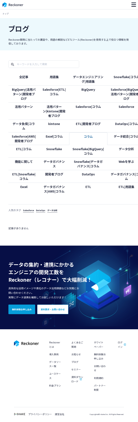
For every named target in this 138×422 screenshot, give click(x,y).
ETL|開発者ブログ (88, 123)
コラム (88, 136)
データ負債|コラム (24, 125)
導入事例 (54, 354)
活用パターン (24, 106)
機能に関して (24, 161)
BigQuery (88, 89)
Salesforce (28, 210)
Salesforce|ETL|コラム (54, 91)
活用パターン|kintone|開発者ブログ (54, 111)
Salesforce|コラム (88, 106)
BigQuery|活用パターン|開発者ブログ (24, 94)
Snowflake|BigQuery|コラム (88, 151)
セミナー (76, 369)
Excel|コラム (54, 136)
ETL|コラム (24, 149)
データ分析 (52, 210)
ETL (88, 186)
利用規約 (98, 378)
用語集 (54, 77)
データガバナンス (54, 163)
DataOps (88, 174)
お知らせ (76, 354)
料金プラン (55, 385)
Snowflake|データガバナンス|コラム (88, 163)
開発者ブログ (54, 174)
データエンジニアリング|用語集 (88, 79)
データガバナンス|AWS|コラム (54, 188)
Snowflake (54, 149)
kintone (54, 123)
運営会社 (59, 414)
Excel (23, 186)
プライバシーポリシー (40, 414)
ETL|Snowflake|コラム (24, 176)
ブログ (74, 362)
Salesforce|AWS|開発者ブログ (24, 138)
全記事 (23, 77)
